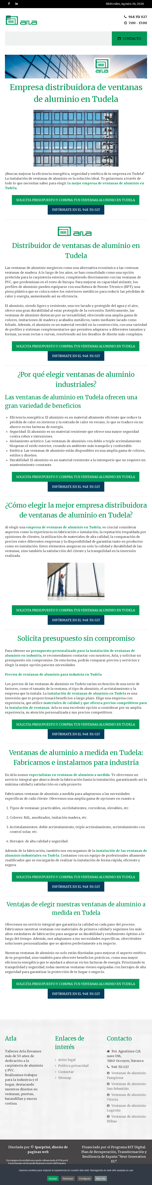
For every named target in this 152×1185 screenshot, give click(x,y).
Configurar (84, 1178)
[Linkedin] (17, 4)
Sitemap (64, 1078)
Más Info (100, 1178)
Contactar (66, 1072)
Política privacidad (73, 1066)
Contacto (132, 39)
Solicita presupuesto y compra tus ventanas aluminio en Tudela (75, 200)
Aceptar (53, 1178)
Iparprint (42, 1147)
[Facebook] (9, 4)
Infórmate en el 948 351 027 (76, 210)
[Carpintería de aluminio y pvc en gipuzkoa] (23, 20)
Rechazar (68, 1178)
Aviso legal (67, 1060)
